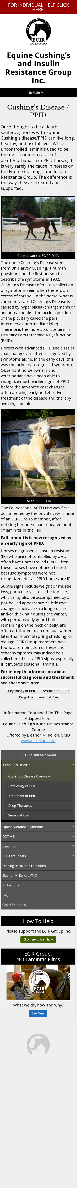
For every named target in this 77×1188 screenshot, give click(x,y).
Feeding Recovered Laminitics (24, 866)
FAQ (5, 895)
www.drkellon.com (38, 740)
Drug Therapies (20, 805)
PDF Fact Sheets (14, 856)
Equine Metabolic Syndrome (23, 827)
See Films (38, 1013)
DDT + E (8, 836)
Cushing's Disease (16, 765)
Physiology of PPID (22, 691)
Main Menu (40, 92)
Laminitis (9, 846)
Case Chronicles (14, 905)
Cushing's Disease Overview (29, 776)
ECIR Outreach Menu (40, 755)
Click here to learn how (38, 939)
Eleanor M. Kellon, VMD (19, 875)
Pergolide (26, 697)
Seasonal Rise (48, 697)
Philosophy (10, 885)
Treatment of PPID (55, 691)
